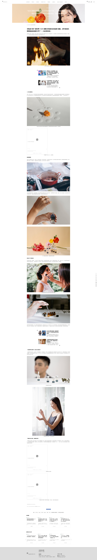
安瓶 (47, 512)
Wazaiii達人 (42, 555)
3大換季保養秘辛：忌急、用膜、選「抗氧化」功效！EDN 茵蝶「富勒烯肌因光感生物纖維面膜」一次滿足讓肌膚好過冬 (53, 82)
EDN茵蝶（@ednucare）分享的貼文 (37, 469)
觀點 (33, 512)
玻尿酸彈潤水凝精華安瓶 (54, 512)
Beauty (39, 512)
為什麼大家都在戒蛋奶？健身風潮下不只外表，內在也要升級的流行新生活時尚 (53, 332)
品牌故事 (40, 555)
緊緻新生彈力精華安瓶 (61, 512)
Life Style (37, 512)
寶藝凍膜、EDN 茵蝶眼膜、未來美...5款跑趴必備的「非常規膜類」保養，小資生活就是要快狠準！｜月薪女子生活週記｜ (53, 72)
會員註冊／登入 (48, 555)
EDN (49, 512)
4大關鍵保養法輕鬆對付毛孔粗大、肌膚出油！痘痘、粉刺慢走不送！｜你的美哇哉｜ (53, 340)
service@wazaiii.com (63, 556)
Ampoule (45, 512)
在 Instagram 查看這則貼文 (31, 141)
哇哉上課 (45, 555)
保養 (42, 512)
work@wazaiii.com (63, 555)
